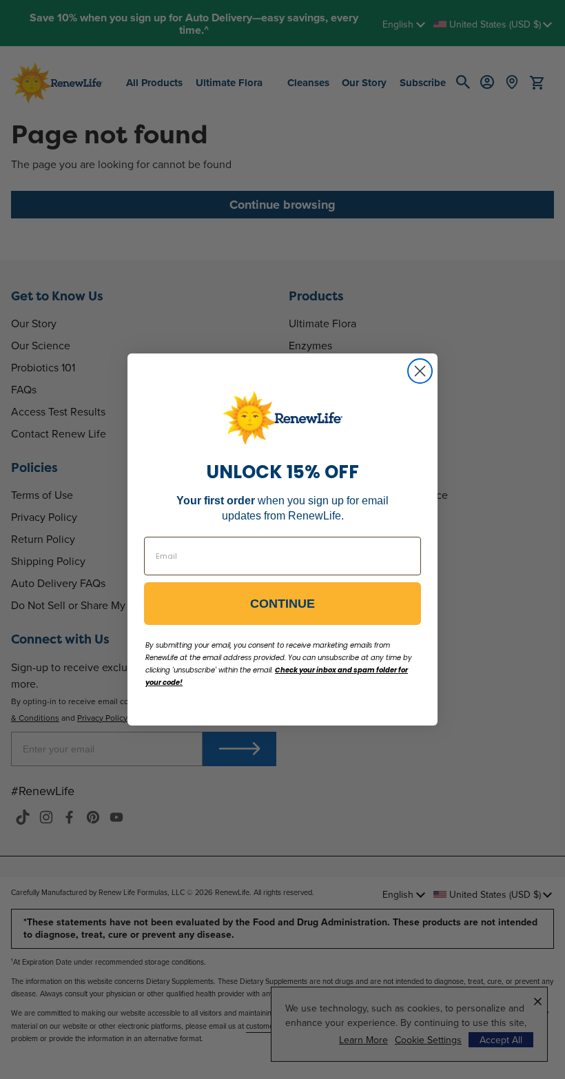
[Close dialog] (420, 371)
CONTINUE (282, 603)
